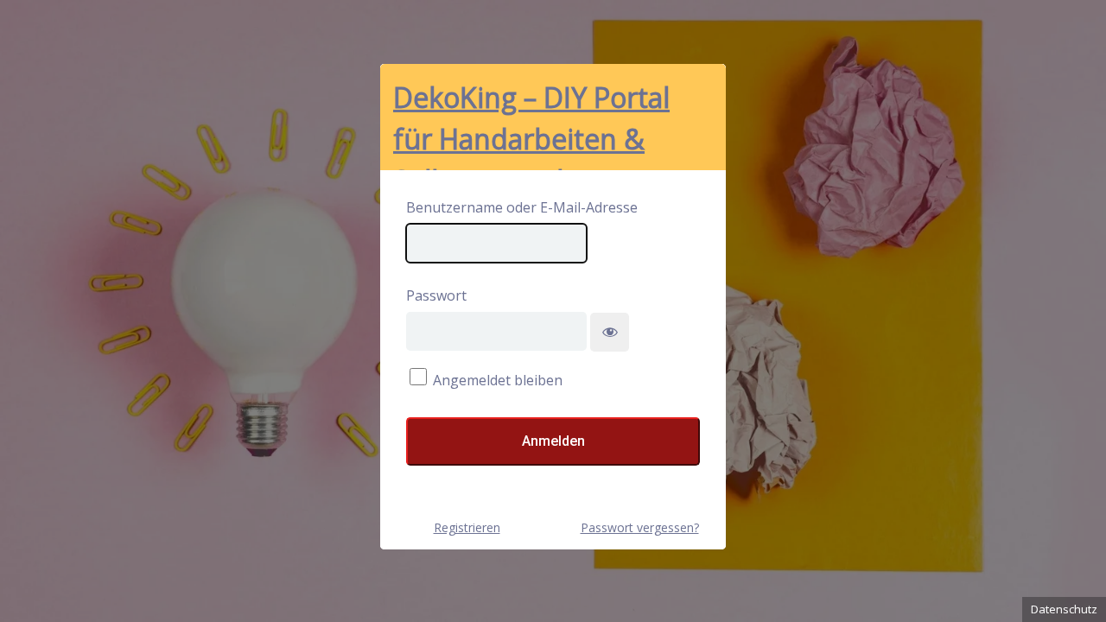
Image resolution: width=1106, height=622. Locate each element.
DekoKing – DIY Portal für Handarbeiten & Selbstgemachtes (531, 124)
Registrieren (467, 527)
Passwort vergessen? (640, 527)
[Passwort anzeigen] (609, 332)
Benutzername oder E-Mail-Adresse (522, 207)
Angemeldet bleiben (498, 380)
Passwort (436, 295)
